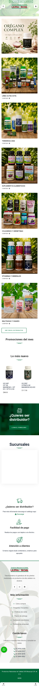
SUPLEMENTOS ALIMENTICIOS (13, 186)
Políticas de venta (20, 612)
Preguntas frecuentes (20, 608)
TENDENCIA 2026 (8, 141)
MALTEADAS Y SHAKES (10, 321)
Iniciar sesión (13, 1)
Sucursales (20, 444)
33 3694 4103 (20, 649)
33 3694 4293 (20, 654)
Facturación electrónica (21, 620)
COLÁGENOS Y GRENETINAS (12, 231)
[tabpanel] (20, 36)
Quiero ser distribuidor (25, 1)
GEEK (19, 678)
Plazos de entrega (20, 616)
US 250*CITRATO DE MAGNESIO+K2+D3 (28, 385)
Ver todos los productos (14, 330)
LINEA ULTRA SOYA (9, 96)
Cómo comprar (21, 604)
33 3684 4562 (20, 656)
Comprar (5, 98)
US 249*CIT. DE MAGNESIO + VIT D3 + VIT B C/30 (9, 386)
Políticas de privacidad (21, 624)
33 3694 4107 (20, 651)
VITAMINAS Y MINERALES (11, 276)
